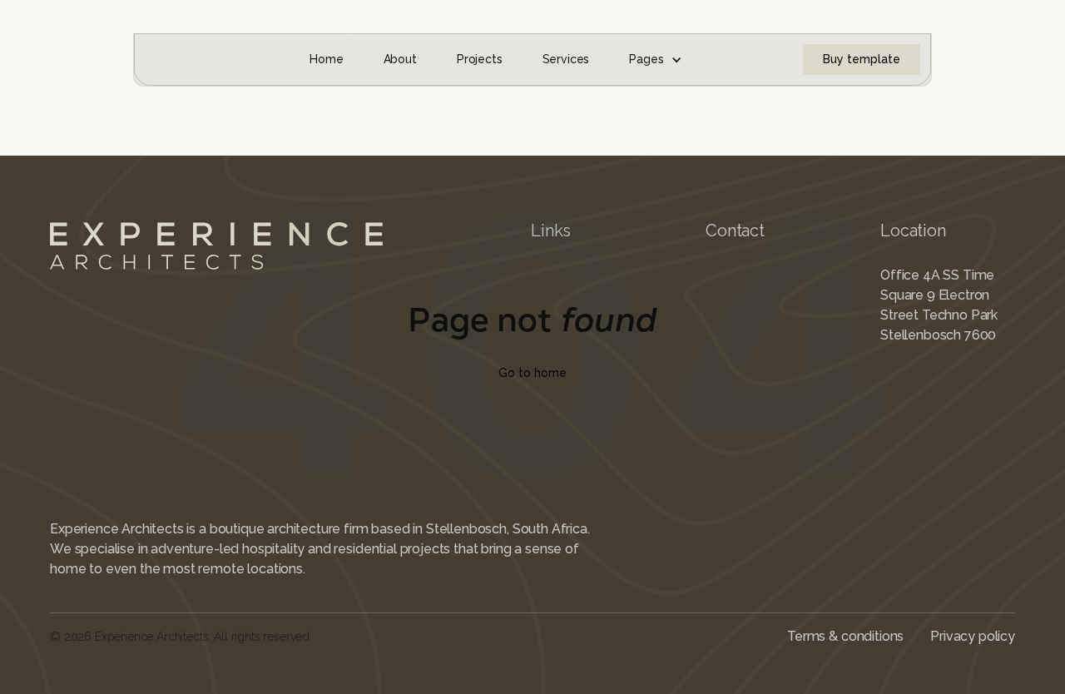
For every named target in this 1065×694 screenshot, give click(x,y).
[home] (170, 59)
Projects (480, 59)
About (400, 59)
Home (326, 59)
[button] (655, 59)
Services (566, 59)
